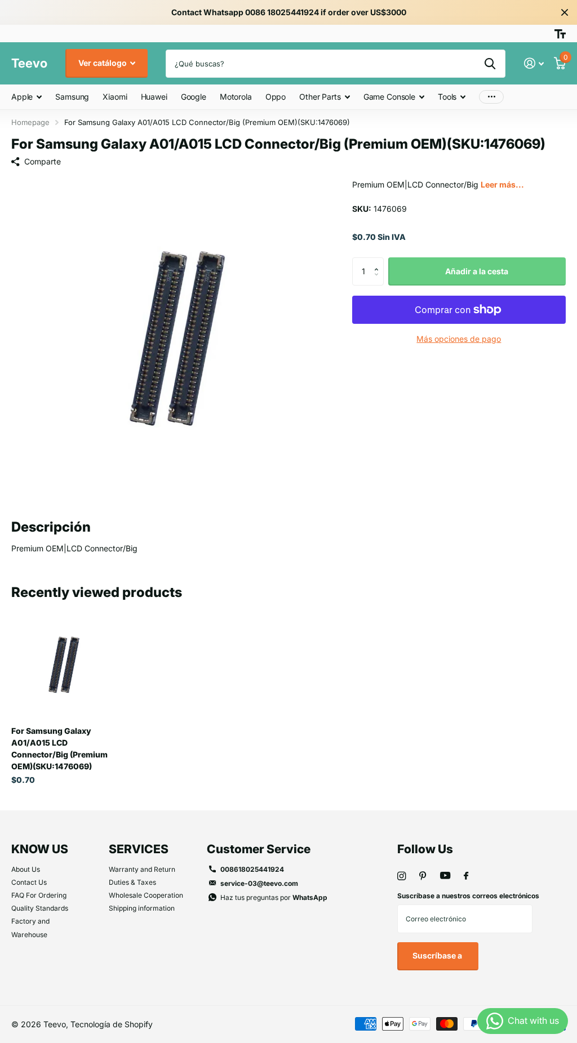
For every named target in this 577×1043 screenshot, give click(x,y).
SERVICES (138, 849)
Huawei (154, 96)
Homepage (30, 122)
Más (491, 97)
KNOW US (39, 849)
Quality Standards (39, 908)
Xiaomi (115, 96)
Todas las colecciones (26, 97)
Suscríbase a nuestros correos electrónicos (468, 896)
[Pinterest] (423, 876)
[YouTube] (445, 876)
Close (564, 12)
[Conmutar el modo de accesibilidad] (560, 34)
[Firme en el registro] (533, 63)
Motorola (236, 96)
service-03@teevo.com (259, 883)
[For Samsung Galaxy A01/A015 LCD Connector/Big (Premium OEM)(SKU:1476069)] (63, 665)
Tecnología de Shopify (111, 1024)
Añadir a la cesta (476, 271)
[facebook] (466, 876)
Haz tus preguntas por (273, 897)
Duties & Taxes (132, 882)
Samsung (72, 96)
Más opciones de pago (458, 339)
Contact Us (29, 882)
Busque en (489, 64)
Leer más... (502, 184)
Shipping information (142, 908)
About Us (25, 869)
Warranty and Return (142, 869)
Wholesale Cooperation (146, 895)
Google (193, 96)
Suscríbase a (438, 955)
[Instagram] (401, 876)
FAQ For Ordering (38, 895)
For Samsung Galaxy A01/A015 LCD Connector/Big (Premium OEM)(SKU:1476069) (59, 748)
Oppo (275, 96)
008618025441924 (252, 869)
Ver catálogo (103, 63)
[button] (379, 261)
